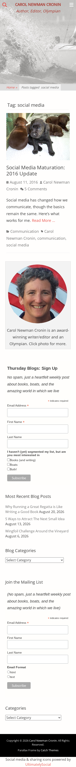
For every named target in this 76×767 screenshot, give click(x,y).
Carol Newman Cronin (38, 4)
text (12, 677)
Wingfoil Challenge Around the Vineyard (37, 531)
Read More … (43, 220)
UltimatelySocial (38, 764)
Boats (14, 464)
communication (51, 238)
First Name (15, 422)
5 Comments (35, 188)
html (13, 672)
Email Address (18, 406)
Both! (13, 469)
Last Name (14, 437)
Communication (24, 231)
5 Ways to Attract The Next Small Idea (35, 519)
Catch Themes (49, 750)
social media (17, 244)
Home (11, 87)
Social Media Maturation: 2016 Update (35, 170)
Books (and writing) (23, 460)
